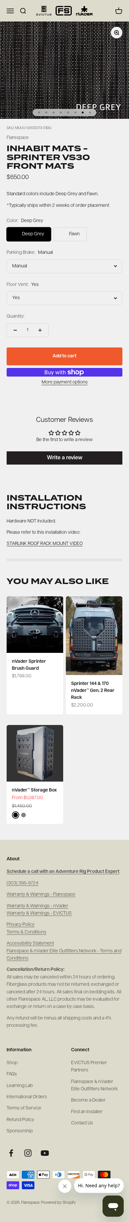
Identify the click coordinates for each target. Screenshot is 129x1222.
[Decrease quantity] (15, 330)
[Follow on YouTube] (44, 1153)
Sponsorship (20, 1131)
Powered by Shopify (58, 1203)
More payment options (65, 382)
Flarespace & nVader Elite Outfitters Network (94, 1085)
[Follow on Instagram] (27, 1153)
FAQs (12, 1074)
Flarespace (18, 137)
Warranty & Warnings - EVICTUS (39, 913)
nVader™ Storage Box (34, 790)
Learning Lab (20, 1085)
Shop (12, 1063)
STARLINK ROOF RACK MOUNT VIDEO (45, 543)
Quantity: (15, 316)
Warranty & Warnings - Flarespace (41, 894)
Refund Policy (20, 1119)
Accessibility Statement (30, 943)
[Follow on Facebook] (11, 1153)
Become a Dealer (88, 1100)
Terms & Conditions (26, 932)
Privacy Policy (20, 924)
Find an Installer (87, 1111)
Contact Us (82, 1123)
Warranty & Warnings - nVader (37, 906)
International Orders (27, 1097)
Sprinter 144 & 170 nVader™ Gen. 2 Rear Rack (92, 690)
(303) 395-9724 (22, 883)
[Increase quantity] (40, 330)
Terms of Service (24, 1108)
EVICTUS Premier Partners (89, 1067)
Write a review (64, 458)
